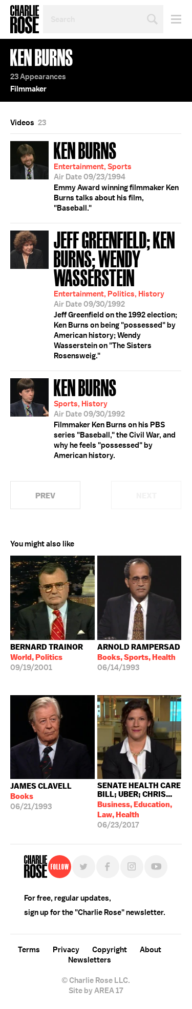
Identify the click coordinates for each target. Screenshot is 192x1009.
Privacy (66, 950)
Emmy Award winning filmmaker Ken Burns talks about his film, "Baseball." (116, 175)
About (150, 950)
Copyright (109, 950)
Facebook (107, 866)
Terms (29, 950)
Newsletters (89, 960)
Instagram (131, 866)
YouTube (155, 866)
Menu (172, 19)
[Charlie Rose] (35, 866)
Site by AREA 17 (96, 990)
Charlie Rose (24, 19)
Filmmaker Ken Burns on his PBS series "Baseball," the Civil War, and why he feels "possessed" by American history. (115, 418)
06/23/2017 (139, 805)
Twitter (83, 866)
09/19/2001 (46, 657)
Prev (45, 495)
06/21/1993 (41, 796)
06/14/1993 (138, 657)
